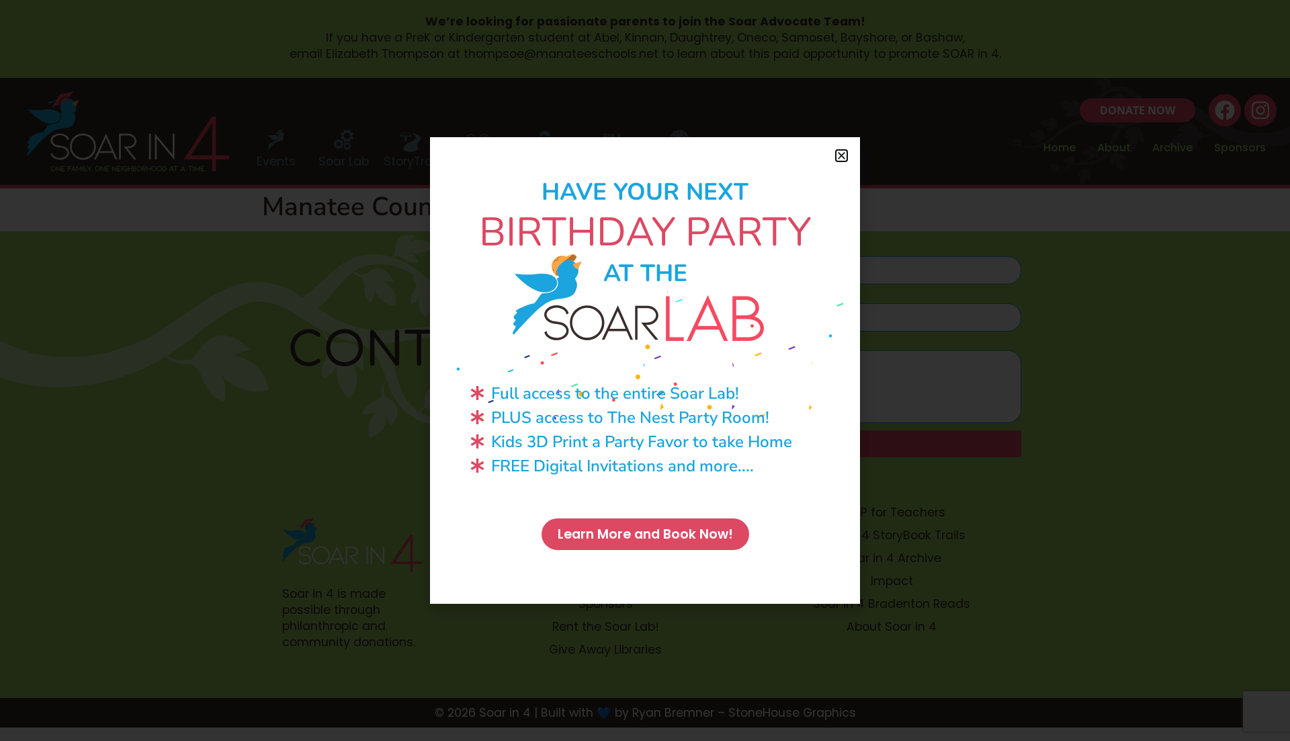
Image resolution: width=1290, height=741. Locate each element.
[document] (645, 370)
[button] (841, 156)
